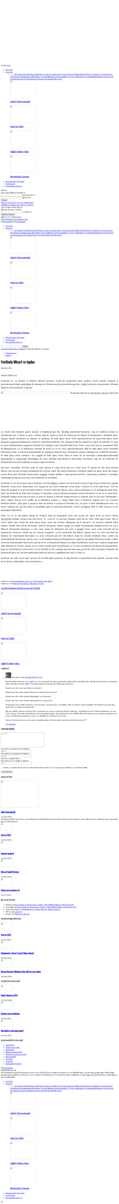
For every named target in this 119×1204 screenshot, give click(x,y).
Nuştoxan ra (13, 349)
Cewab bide (11, 724)
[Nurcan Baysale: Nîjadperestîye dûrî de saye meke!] (7, 966)
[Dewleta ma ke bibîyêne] (7, 1009)
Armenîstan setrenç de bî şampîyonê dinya (33, 581)
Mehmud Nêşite (102, 76)
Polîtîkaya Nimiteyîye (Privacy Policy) (17, 205)
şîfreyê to (26, 197)
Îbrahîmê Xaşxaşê (40, 76)
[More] (38, 570)
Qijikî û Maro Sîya (19, 151)
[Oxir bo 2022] (23, 122)
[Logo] (7, 221)
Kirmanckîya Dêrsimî (15, 181)
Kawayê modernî (7, 853)
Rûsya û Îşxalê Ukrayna (10, 871)
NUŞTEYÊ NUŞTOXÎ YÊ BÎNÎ (27, 588)
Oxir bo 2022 (16, 126)
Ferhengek (10, 184)
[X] (13, 570)
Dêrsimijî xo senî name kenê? (12, 1030)
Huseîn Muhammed (23, 76)
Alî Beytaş (31, 74)
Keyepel (9, 70)
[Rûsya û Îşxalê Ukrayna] (7, 867)
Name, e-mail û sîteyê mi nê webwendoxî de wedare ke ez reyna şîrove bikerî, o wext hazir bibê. (45, 767)
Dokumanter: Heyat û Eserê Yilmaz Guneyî (41, 909)
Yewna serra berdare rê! (10, 890)
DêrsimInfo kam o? (14, 186)
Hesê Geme (102, 74)
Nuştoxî (9, 72)
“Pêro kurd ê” (17, 911)
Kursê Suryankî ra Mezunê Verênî (28, 583)
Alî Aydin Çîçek (21, 74)
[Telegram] (30, 570)
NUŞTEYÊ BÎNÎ (7, 588)
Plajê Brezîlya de (22, 914)
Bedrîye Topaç (60, 74)
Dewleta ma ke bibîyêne (10, 1013)
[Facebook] (5, 570)
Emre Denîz (91, 74)
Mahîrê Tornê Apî (69, 76)
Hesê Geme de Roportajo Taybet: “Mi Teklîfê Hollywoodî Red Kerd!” (44, 905)
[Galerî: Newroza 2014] (7, 990)
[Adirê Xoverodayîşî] (23, 97)
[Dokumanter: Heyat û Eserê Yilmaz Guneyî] (7, 948)
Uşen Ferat (24, 79)
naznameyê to (28, 195)
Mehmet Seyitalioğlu (86, 76)
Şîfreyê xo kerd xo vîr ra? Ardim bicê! (17, 202)
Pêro (12, 74)
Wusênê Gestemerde (38, 79)
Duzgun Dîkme (73, 74)
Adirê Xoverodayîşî (20, 101)
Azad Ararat (49, 74)
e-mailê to (27, 212)
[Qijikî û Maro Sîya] (23, 147)
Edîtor (83, 74)
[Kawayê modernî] (7, 848)
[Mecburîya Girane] (23, 172)
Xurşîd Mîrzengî (54, 79)
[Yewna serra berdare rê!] (7, 885)
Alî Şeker (40, 74)
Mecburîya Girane (19, 176)
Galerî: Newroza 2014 (9, 995)
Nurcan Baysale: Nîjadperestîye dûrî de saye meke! (21, 971)
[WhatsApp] (21, 570)
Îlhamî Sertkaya (54, 76)
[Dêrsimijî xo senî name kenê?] (7, 1026)
